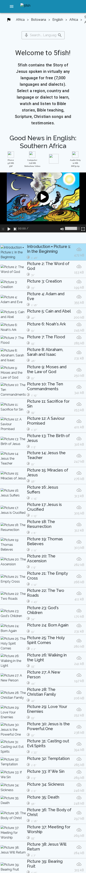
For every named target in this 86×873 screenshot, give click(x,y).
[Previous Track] (3, 228)
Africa (20, 20)
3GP (11, 163)
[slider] (72, 228)
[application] (43, 202)
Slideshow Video (32, 163)
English (57, 20)
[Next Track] (15, 228)
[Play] (9, 228)
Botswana (38, 20)
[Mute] (62, 228)
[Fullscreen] (83, 228)
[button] (11, 6)
